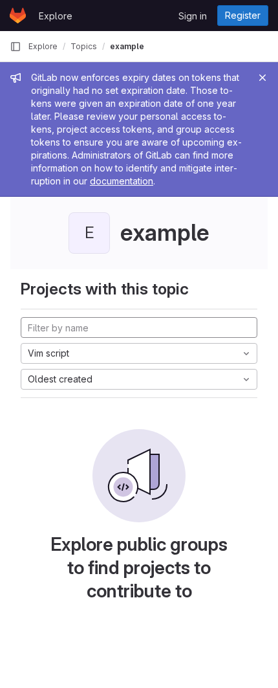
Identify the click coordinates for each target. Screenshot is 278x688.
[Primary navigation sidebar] (15, 46)
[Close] (262, 77)
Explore (55, 15)
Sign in (192, 15)
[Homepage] (17, 15)
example (127, 46)
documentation (121, 180)
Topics (83, 46)
